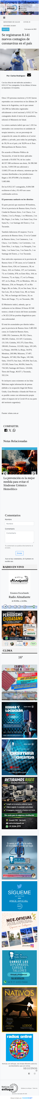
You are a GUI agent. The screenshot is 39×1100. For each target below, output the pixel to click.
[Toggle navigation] (4, 17)
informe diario (9, 26)
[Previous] (5, 473)
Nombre (8, 519)
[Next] (33, 473)
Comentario (10, 529)
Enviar (19, 553)
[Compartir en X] (10, 431)
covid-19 (26, 22)
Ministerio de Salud (11, 22)
